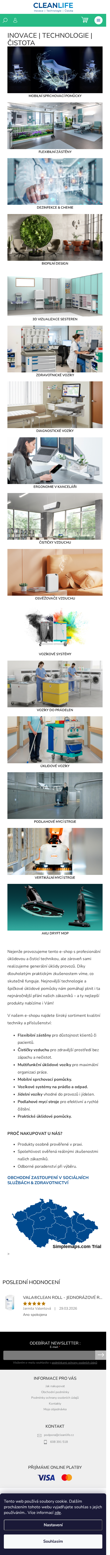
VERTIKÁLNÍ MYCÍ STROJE (55, 877)
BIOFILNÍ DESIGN (55, 263)
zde (57, 1512)
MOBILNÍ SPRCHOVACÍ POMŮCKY (55, 96)
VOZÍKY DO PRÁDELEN (55, 710)
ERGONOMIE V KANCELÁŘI (55, 487)
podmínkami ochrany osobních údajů (74, 1363)
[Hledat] (5, 20)
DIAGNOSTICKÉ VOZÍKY (55, 431)
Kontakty (55, 1404)
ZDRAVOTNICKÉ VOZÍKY (55, 375)
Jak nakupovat (55, 1386)
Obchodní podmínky (55, 1392)
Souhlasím (53, 1541)
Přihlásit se (101, 1355)
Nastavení (53, 1525)
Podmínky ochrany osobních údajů (55, 1398)
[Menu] (98, 20)
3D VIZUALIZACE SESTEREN (55, 319)
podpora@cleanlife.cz (59, 1435)
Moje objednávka (55, 1409)
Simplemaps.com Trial (77, 1246)
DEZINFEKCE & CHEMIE (55, 207)
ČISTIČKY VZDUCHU (55, 542)
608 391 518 (59, 1442)
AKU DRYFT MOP (55, 933)
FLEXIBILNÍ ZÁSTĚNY (55, 152)
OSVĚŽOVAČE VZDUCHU (55, 598)
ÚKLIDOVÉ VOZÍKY (55, 766)
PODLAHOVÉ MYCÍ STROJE (55, 821)
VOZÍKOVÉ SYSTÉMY (55, 654)
